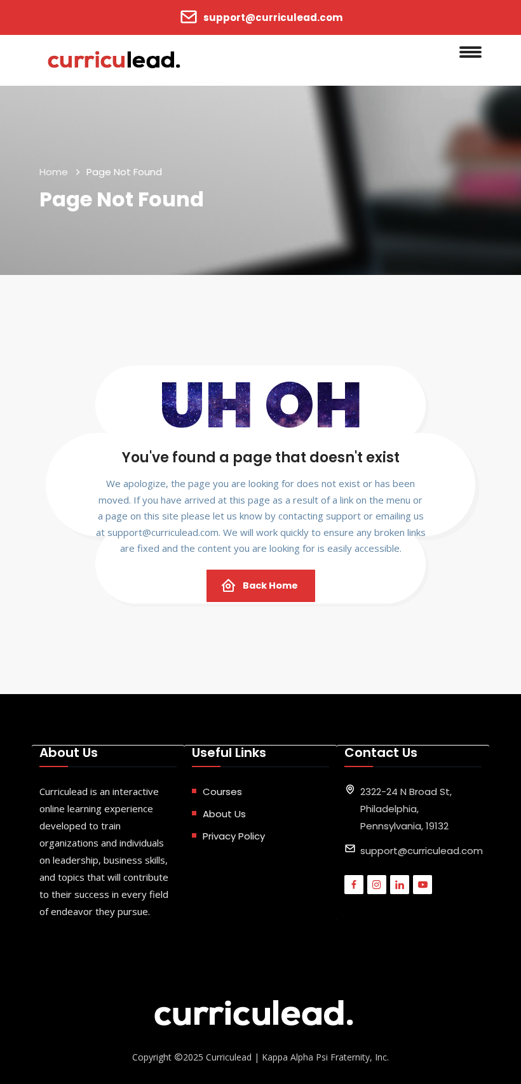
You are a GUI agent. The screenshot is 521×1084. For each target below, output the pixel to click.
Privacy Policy (234, 836)
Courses (222, 791)
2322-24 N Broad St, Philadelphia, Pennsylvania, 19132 (406, 809)
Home (53, 171)
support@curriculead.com (272, 17)
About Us (224, 813)
